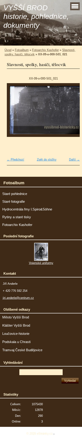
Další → (74, 159)
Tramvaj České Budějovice (22, 350)
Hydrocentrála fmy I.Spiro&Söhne (27, 209)
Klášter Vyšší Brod (16, 325)
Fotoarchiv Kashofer (45, 50)
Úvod (8, 50)
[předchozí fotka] (14, 112)
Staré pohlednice (14, 194)
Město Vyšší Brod (15, 317)
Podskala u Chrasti (16, 342)
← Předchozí (15, 159)
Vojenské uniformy (41, 263)
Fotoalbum (22, 50)
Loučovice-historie (15, 334)
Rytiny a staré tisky (16, 217)
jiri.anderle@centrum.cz (18, 298)
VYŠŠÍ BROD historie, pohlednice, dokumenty (36, 16)
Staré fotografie (13, 201)
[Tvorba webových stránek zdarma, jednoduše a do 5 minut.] (54, 434)
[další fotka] (72, 112)
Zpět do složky (46, 159)
